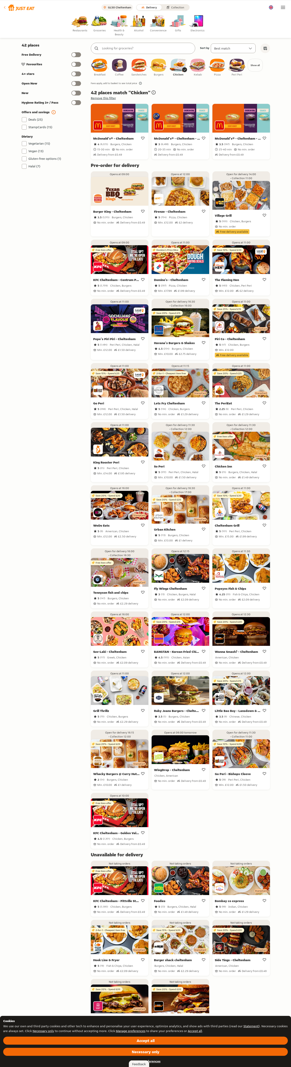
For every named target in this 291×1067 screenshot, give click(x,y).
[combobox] (147, 48)
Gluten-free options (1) (44, 159)
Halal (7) (34, 166)
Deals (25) (35, 119)
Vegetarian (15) (39, 143)
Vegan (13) (36, 151)
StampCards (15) (40, 127)
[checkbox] (100, 67)
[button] (19, 7)
